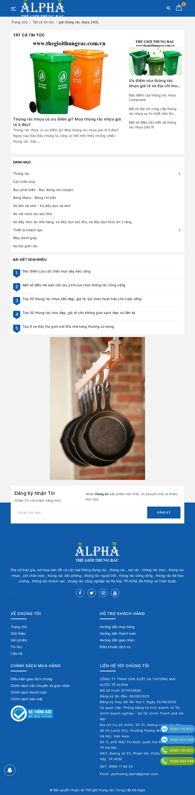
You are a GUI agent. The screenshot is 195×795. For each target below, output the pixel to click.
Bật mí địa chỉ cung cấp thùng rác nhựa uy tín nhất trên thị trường (152, 111)
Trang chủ (19, 627)
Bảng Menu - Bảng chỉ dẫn (34, 198)
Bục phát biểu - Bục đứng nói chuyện (43, 190)
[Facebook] (80, 593)
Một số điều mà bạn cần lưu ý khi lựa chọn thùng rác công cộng (74, 285)
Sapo (141, 790)
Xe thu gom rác (25, 246)
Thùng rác (21, 173)
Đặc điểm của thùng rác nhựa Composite (152, 97)
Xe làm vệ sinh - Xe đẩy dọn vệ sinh (42, 206)
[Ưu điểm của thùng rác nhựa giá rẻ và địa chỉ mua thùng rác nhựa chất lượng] (155, 57)
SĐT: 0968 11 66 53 (116, 766)
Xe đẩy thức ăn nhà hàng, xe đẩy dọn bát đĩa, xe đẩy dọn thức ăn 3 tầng (72, 222)
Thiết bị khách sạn (28, 230)
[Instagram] (103, 593)
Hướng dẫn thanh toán (118, 633)
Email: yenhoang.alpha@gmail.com (129, 774)
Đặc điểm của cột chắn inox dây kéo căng (57, 271)
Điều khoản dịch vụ (115, 647)
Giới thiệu (18, 633)
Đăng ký (164, 512)
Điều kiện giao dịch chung (31, 679)
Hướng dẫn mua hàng (117, 627)
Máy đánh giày (25, 238)
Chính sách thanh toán (29, 692)
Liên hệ (16, 653)
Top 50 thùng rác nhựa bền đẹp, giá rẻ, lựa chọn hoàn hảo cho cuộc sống (82, 299)
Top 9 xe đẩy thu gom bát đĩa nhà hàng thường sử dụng (68, 326)
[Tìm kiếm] (168, 9)
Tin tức (16, 647)
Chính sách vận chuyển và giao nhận (40, 686)
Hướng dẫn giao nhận (117, 640)
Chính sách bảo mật (27, 699)
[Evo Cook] (97, 408)
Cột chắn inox (24, 182)
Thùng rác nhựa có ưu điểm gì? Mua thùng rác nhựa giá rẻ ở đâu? (67, 122)
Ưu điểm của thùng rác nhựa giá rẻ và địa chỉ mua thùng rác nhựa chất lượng (155, 83)
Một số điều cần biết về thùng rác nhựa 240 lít (152, 124)
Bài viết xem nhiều (30, 259)
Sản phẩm (19, 640)
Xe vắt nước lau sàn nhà (32, 214)
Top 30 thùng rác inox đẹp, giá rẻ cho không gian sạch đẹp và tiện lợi (79, 313)
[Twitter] (92, 593)
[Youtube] (115, 593)
